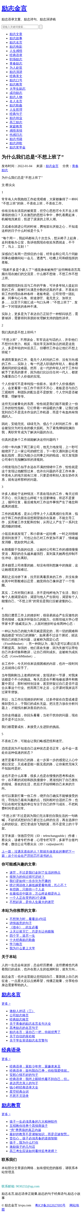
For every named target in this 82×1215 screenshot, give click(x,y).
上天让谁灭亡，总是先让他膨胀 (32, 931)
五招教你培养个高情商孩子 (29, 1125)
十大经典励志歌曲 (22, 940)
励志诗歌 (16, 143)
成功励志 (16, 93)
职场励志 (16, 59)
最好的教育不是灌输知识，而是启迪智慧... (39, 1134)
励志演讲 (16, 72)
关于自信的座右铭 (22, 1036)
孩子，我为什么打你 (24, 1142)
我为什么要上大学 (22, 948)
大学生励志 (17, 88)
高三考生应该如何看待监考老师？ (33, 1151)
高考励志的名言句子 (24, 1028)
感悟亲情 (16, 130)
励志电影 (16, 46)
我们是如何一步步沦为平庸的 (30, 881)
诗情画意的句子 (21, 923)
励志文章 (16, 34)
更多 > (6, 1003)
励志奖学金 (17, 147)
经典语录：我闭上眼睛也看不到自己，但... (39, 1079)
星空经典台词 (19, 1091)
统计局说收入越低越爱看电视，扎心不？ (38, 885)
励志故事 (16, 38)
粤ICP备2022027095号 (50, 1205)
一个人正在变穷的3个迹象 (28, 897)
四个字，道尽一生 (22, 935)
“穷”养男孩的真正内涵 (25, 1130)
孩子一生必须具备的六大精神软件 (33, 1121)
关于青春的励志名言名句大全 (30, 1023)
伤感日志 (16, 135)
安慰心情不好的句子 (24, 1074)
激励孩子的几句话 (22, 1146)
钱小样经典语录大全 (24, 1087)
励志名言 (16, 42)
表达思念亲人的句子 (24, 1083)
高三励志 (16, 122)
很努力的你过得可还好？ (27, 876)
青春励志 (16, 63)
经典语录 (16, 55)
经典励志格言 (19, 1019)
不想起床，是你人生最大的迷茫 (32, 902)
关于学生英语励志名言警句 (29, 1040)
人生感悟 (16, 51)
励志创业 (16, 118)
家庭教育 (16, 126)
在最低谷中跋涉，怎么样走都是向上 (35, 893)
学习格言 (16, 944)
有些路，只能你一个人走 (27, 889)
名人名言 (16, 101)
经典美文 (16, 76)
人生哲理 (16, 109)
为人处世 (16, 67)
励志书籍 (16, 139)
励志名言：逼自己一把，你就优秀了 (35, 1032)
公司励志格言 (19, 1015)
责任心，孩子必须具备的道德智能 (33, 1138)
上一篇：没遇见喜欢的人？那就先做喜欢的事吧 (35, 851)
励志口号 (16, 80)
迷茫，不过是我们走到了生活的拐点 (35, 872)
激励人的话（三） (22, 1011)
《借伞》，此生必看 (24, 927)
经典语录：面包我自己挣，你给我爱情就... (39, 1070)
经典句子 (16, 114)
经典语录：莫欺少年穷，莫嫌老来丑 (35, 1066)
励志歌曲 (16, 105)
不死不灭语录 (19, 1095)
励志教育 (16, 84)
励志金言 (14, 8)
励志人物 (16, 97)
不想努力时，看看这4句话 (28, 919)
